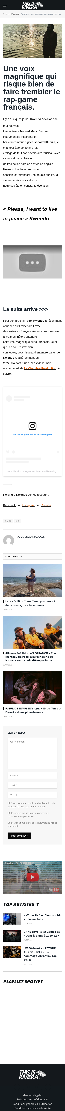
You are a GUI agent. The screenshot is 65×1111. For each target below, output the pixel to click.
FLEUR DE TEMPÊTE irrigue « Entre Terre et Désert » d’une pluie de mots (33, 710)
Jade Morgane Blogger (30, 536)
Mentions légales (33, 1095)
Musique (15, 13)
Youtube (46, 505)
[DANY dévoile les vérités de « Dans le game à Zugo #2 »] (12, 936)
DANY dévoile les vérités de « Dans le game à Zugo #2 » (42, 933)
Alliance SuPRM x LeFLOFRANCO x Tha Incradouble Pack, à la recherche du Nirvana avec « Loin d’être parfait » (30, 656)
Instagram (28, 505)
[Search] (60, 5)
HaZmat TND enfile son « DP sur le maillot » (42, 917)
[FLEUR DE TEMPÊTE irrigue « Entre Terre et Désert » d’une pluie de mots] (32, 687)
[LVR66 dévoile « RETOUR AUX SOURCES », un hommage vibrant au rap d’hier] (12, 952)
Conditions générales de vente (33, 1108)
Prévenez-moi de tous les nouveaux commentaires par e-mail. (28, 814)
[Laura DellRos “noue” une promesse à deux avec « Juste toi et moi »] (32, 580)
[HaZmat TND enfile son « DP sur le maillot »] (12, 919)
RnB (17, 521)
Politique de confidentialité (32, 1099)
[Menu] (5, 5)
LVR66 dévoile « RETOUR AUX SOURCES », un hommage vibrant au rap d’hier (40, 954)
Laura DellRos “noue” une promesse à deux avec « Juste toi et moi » (30, 603)
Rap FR (8, 521)
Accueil (6, 13)
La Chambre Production (40, 368)
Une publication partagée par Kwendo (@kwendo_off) (32, 471)
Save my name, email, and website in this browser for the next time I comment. (31, 805)
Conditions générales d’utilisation (32, 1104)
